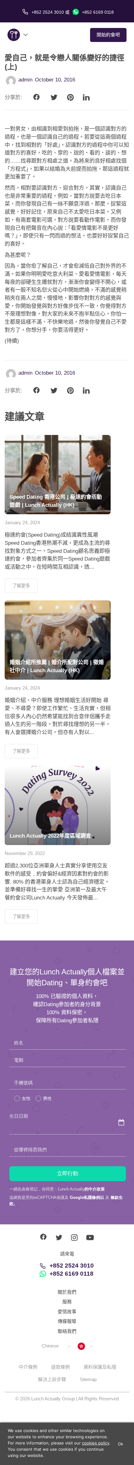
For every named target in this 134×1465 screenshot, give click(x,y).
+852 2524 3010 (72, 1265)
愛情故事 (67, 1311)
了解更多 (21, 585)
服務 (67, 1301)
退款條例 (60, 1367)
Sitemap (88, 1379)
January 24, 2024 (22, 522)
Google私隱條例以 (87, 1197)
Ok (120, 1443)
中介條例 (28, 1367)
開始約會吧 (108, 34)
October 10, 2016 (55, 80)
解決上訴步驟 (52, 1379)
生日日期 (18, 1116)
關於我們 (67, 1292)
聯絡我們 (67, 1331)
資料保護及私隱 (100, 1367)
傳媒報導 (67, 1321)
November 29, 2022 (25, 853)
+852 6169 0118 (97, 12)
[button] (56, 1346)
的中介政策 (94, 1189)
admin (25, 80)
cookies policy (95, 1442)
